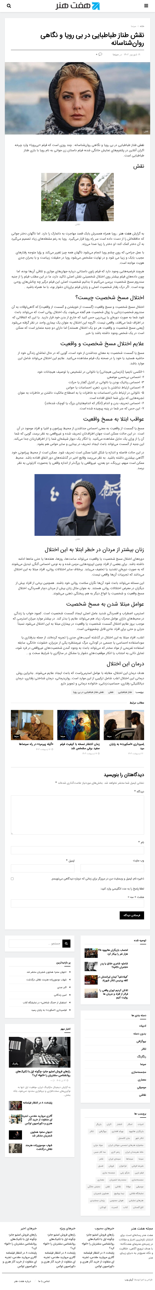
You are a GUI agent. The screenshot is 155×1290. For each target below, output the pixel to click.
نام (141, 842)
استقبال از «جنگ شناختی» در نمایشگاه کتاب (45, 1002)
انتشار (119, 1124)
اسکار (130, 1124)
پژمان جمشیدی (97, 1200)
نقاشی (142, 1095)
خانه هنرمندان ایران (134, 1152)
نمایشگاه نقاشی (136, 1193)
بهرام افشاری (117, 1131)
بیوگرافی (141, 1041)
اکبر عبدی (62, 987)
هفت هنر (125, 233)
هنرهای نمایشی (136, 1200)
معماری (142, 1079)
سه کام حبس (100, 1152)
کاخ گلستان (138, 1207)
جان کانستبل (124, 1138)
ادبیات (142, 1026)
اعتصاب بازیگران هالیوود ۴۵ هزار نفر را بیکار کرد (113, 952)
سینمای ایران (115, 1159)
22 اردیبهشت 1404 (136, 753)
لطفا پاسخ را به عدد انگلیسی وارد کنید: (122, 888)
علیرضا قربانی (137, 1166)
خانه (142, 26)
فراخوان (122, 1166)
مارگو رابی (125, 1173)
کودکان (103, 1207)
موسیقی (141, 1087)
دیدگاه (139, 791)
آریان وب (129, 1279)
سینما (133, 26)
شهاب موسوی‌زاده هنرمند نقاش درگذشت (46, 980)
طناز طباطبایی (125, 692)
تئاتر (143, 1049)
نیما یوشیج (119, 1193)
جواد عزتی (98, 1145)
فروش (111, 1166)
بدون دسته (139, 1033)
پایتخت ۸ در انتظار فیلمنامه (37, 1103)
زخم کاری (115, 1152)
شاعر (101, 1159)
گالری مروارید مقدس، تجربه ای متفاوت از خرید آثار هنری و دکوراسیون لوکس (37, 1119)
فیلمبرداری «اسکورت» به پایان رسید (127, 746)
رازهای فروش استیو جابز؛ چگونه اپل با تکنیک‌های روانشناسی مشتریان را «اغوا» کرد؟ (43, 1073)
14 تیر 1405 (61, 1080)
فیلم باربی (139, 1173)
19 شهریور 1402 (132, 54)
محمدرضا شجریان (118, 1180)
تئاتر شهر (139, 1138)
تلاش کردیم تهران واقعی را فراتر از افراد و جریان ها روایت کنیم (113, 994)
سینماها (129, 1159)
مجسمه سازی (109, 1173)
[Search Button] (66, 944)
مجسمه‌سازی (138, 1072)
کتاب (125, 1207)
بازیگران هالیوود (136, 1131)
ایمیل (70, 861)
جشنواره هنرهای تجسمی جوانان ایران (125, 1145)
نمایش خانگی (94, 1186)
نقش (141, 145)
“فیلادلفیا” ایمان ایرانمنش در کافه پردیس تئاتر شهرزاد (113, 979)
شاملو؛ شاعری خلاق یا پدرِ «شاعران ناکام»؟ (114, 965)
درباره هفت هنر (22, 1281)
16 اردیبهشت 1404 (43, 749)
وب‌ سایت (138, 860)
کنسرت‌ (115, 1207)
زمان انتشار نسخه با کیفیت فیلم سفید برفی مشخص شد (80, 746)
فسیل (100, 1166)
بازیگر (98, 1124)
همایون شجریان (101, 1193)
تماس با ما (44, 1281)
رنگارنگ (141, 1056)
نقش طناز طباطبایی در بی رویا (88, 692)
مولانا (128, 1186)
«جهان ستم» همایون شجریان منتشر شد (47, 972)
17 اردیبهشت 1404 (90, 753)
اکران (109, 1124)
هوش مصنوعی (117, 1200)
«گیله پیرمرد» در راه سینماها (36, 744)
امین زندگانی (60, 995)
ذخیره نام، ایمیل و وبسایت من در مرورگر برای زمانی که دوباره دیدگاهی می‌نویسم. (97, 878)
